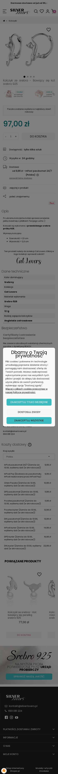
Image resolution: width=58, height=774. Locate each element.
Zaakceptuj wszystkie (29, 420)
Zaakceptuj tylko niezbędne (29, 402)
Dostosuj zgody (29, 412)
